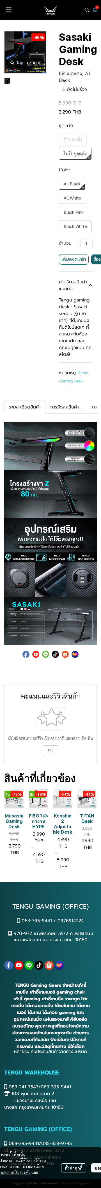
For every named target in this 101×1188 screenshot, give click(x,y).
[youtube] (18, 965)
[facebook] (8, 965)
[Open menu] (8, 10)
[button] (87, 10)
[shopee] (49, 965)
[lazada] (59, 965)
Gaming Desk (70, 381)
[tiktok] (39, 965)
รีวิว (51, 750)
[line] (28, 965)
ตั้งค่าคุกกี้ (73, 1167)
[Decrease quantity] (79, 243)
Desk (84, 373)
